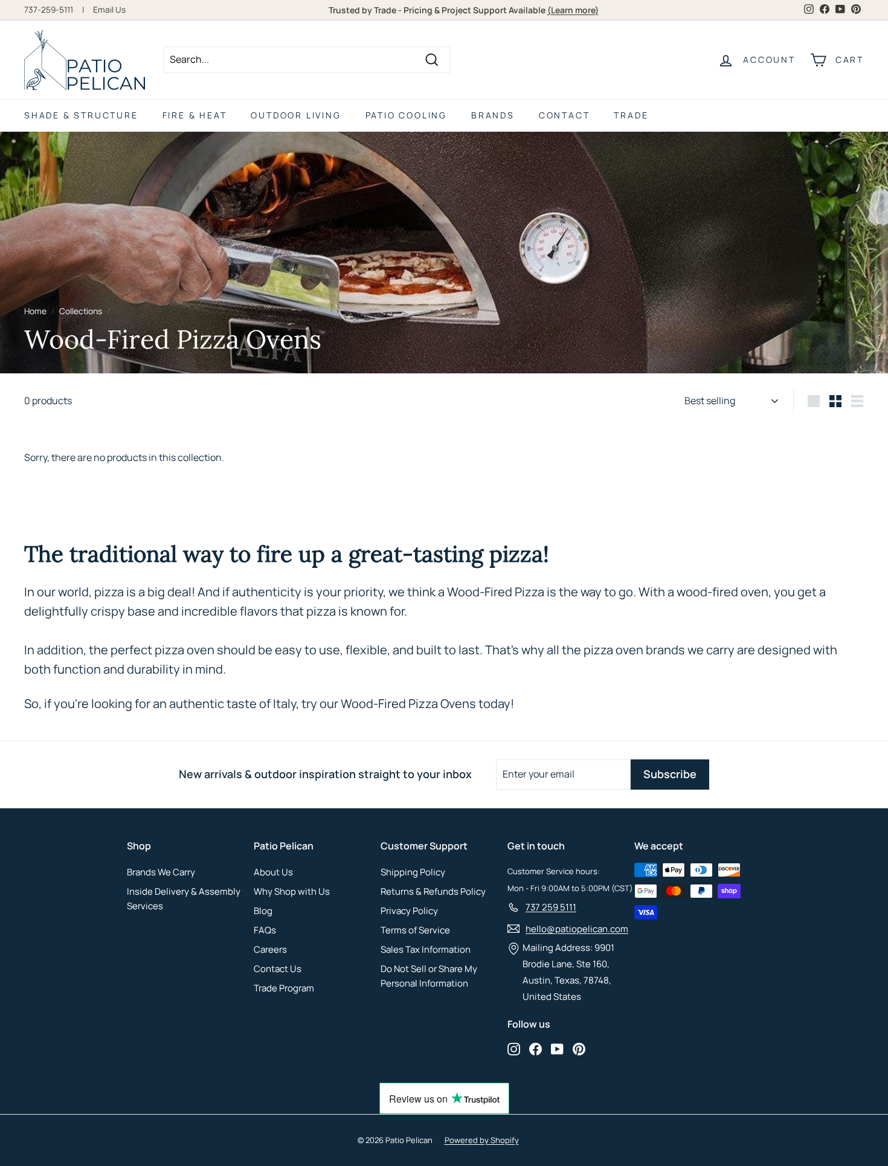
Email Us (109, 9)
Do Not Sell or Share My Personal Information (429, 976)
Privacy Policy (409, 910)
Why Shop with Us (292, 891)
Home (35, 311)
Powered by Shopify (482, 1140)
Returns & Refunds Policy (433, 891)
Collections (80, 311)
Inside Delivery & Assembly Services (183, 898)
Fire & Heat (194, 115)
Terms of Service (415, 930)
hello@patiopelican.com (577, 929)
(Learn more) (573, 10)
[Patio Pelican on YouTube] (557, 1048)
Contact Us (277, 968)
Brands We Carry (161, 872)
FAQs (265, 930)
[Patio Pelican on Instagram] (513, 1048)
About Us (273, 872)
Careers (270, 949)
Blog (263, 910)
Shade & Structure (81, 115)
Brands (493, 115)
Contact (564, 115)
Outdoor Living (296, 115)
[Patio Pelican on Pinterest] (579, 1048)
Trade (631, 115)
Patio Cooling (406, 115)
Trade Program (284, 988)
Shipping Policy (413, 872)
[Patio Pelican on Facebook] (535, 1048)
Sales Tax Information (426, 949)
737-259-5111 (48, 9)
